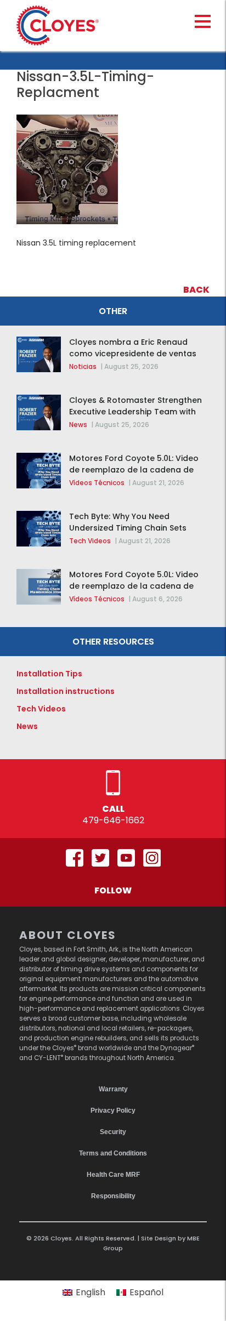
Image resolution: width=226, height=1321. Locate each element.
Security (113, 1132)
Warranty (113, 1089)
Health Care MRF (113, 1174)
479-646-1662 (113, 820)
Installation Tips (49, 673)
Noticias (83, 366)
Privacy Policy (113, 1110)
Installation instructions (65, 691)
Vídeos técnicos (97, 482)
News (78, 424)
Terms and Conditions (113, 1153)
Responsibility (113, 1196)
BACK (196, 289)
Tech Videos (90, 540)
